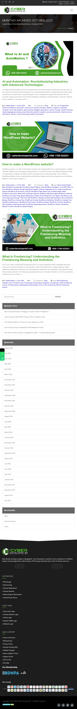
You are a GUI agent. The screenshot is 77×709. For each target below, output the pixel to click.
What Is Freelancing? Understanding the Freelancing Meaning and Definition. (31, 258)
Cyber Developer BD (24, 701)
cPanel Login (7, 618)
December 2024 (9, 401)
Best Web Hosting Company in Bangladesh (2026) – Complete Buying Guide (29, 333)
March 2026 (8, 374)
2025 (64, 28)
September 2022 (9, 453)
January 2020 (8, 480)
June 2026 (7, 359)
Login (71, 2)
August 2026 (8, 348)
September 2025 (9, 395)
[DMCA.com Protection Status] (8, 704)
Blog (5, 516)
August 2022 (8, 458)
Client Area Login (9, 611)
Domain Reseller (8, 591)
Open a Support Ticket (50, 2)
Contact (66, 4)
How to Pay (7, 660)
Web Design (7, 582)
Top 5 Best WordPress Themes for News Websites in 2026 (23, 322)
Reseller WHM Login (10, 621)
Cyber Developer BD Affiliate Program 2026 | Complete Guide (24, 317)
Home (59, 28)
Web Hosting (7, 585)
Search (58, 297)
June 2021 (7, 474)
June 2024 (7, 422)
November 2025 (9, 385)
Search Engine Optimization (12, 594)
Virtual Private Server (10, 598)
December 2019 (9, 485)
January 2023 (8, 437)
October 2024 (8, 406)
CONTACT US (57, 566)
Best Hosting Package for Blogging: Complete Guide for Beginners (26, 312)
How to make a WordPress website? (28, 164)
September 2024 (9, 411)
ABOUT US (19, 566)
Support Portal (8, 657)
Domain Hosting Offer (10, 647)
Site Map (6, 663)
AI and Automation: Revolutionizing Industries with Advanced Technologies (35, 83)
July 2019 (7, 500)
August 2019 (8, 495)
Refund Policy (7, 641)
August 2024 (8, 416)
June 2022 (7, 469)
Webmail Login (8, 624)
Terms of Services (9, 638)
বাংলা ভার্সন (72, 4)
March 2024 (8, 432)
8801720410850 (64, 2)
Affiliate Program (9, 650)
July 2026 (7, 353)
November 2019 (9, 490)
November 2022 (9, 443)
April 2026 (7, 369)
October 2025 (8, 390)
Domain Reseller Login (10, 614)
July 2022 (7, 464)
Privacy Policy (8, 644)
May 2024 (7, 427)
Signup (61, 4)
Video (6, 526)
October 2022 (8, 448)
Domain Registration (10, 588)
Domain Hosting (9, 521)
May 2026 (7, 364)
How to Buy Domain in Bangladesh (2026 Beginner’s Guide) (24, 327)
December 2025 (9, 380)
